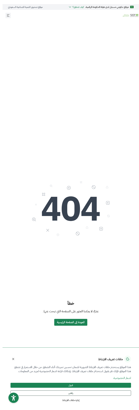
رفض (68, 393)
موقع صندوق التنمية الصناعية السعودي (22, 7)
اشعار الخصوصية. (119, 378)
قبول (68, 385)
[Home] (128, 15)
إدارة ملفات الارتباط (68, 400)
